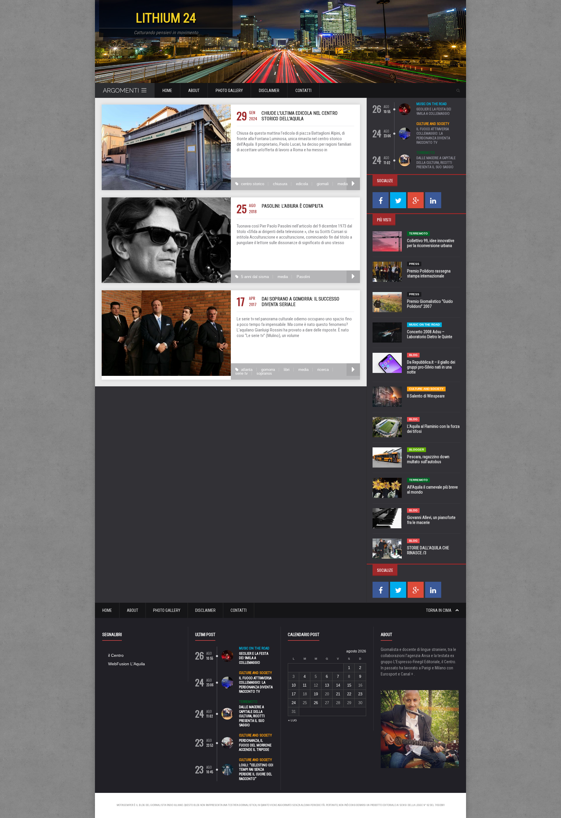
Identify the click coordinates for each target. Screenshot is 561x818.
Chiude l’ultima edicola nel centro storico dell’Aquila (299, 115)
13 (327, 685)
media (342, 184)
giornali (323, 184)
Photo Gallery (229, 90)
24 (294, 703)
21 (338, 694)
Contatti (303, 90)
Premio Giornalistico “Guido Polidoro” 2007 (430, 304)
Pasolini (303, 277)
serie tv (241, 373)
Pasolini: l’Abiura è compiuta (292, 206)
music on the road (431, 104)
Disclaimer (269, 90)
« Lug (292, 720)
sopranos (264, 373)
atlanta (246, 369)
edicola (302, 184)
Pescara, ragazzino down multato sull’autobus (428, 459)
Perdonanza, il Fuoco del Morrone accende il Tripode (255, 745)
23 (360, 694)
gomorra (268, 369)
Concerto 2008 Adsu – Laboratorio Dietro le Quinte (429, 334)
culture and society (432, 124)
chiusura (280, 184)
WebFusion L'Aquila (126, 663)
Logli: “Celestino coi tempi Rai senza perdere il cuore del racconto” (256, 772)
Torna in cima (439, 610)
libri (287, 369)
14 (338, 685)
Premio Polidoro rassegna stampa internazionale (429, 273)
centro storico (252, 184)
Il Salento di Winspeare (426, 396)
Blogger (416, 449)
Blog (413, 355)
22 (349, 694)
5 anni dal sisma (255, 277)
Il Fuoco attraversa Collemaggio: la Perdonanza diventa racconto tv (433, 136)
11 (305, 685)
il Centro (116, 655)
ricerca (323, 369)
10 (294, 685)
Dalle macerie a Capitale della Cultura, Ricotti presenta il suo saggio (436, 162)
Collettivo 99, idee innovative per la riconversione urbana (430, 243)
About (194, 90)
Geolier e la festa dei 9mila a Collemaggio (433, 111)
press (414, 263)
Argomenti (121, 90)
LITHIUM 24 (166, 18)
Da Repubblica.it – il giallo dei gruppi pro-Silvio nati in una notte (431, 367)
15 (349, 685)
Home (167, 90)
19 (316, 694)
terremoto (425, 153)
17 (294, 694)
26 (316, 703)
